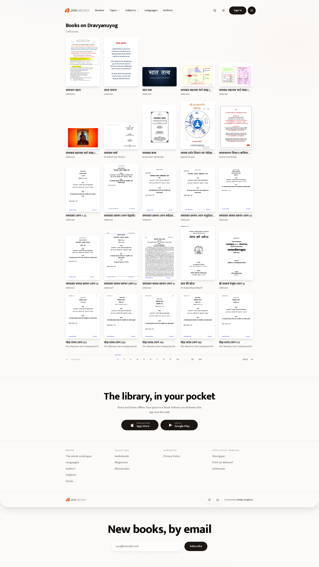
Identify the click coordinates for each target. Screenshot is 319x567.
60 (200, 359)
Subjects (130, 10)
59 (192, 359)
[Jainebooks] (76, 10)
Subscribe (196, 546)
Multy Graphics (245, 500)
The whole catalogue (79, 456)
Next (245, 359)
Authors (168, 10)
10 (177, 359)
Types (113, 10)
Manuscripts (122, 468)
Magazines (121, 462)
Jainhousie (218, 468)
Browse (99, 10)
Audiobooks (122, 456)
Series (69, 481)
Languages (151, 10)
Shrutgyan (218, 456)
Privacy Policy (171, 456)
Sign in (238, 10)
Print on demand (222, 462)
